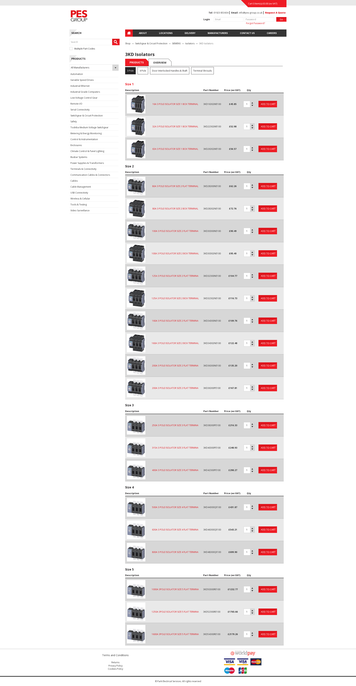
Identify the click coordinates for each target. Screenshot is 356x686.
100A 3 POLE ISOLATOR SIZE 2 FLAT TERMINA (175, 231)
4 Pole (143, 70)
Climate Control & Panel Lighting (87, 151)
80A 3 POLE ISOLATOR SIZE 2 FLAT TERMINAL (175, 186)
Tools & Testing (78, 204)
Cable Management (80, 186)
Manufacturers (218, 33)
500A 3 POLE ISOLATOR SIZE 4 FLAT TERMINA (175, 507)
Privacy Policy (115, 665)
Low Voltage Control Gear (84, 97)
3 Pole (130, 70)
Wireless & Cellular (80, 198)
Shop (128, 43)
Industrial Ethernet (80, 85)
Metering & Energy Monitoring (86, 133)
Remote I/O (76, 103)
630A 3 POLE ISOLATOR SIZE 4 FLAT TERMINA (175, 529)
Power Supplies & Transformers (87, 163)
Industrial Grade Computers (85, 91)
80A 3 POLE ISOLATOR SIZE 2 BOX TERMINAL (175, 208)
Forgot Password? (255, 23)
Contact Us (247, 33)
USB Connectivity (79, 192)
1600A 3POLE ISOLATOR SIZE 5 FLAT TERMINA (175, 634)
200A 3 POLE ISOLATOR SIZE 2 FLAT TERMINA (175, 365)
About (143, 33)
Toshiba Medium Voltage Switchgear (89, 127)
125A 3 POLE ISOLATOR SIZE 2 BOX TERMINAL (175, 298)
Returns (115, 662)
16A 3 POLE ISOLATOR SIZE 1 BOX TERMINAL (175, 104)
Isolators (190, 43)
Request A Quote (275, 12)
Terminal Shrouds (202, 70)
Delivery (190, 33)
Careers (272, 33)
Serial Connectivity (80, 109)
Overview (160, 62)
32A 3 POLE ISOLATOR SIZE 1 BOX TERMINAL (175, 126)
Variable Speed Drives (82, 80)
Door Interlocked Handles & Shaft (169, 70)
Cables (74, 180)
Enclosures (76, 145)
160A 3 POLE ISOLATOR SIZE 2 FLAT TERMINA (175, 320)
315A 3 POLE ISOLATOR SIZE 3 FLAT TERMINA (175, 447)
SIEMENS (176, 43)
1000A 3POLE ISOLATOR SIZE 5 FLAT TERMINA (175, 589)
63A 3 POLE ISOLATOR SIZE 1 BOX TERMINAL (175, 149)
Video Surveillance (80, 210)
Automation (76, 74)
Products (137, 62)
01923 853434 (221, 12)
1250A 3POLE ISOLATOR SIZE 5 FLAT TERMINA (175, 611)
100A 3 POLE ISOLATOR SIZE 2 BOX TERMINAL (175, 253)
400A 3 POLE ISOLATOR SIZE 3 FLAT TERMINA (175, 470)
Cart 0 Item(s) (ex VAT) (262, 3)
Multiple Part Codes (84, 48)
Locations (165, 33)
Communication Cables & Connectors (90, 174)
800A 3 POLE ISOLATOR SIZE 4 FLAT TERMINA (175, 552)
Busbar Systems (78, 157)
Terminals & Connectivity (83, 169)
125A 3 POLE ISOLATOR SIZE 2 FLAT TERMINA (175, 275)
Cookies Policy (115, 668)
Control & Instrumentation (84, 139)
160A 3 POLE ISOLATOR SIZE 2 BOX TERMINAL (175, 343)
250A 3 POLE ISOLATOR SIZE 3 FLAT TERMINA (175, 425)
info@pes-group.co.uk (250, 12)
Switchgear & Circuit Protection (86, 115)
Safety (73, 121)
